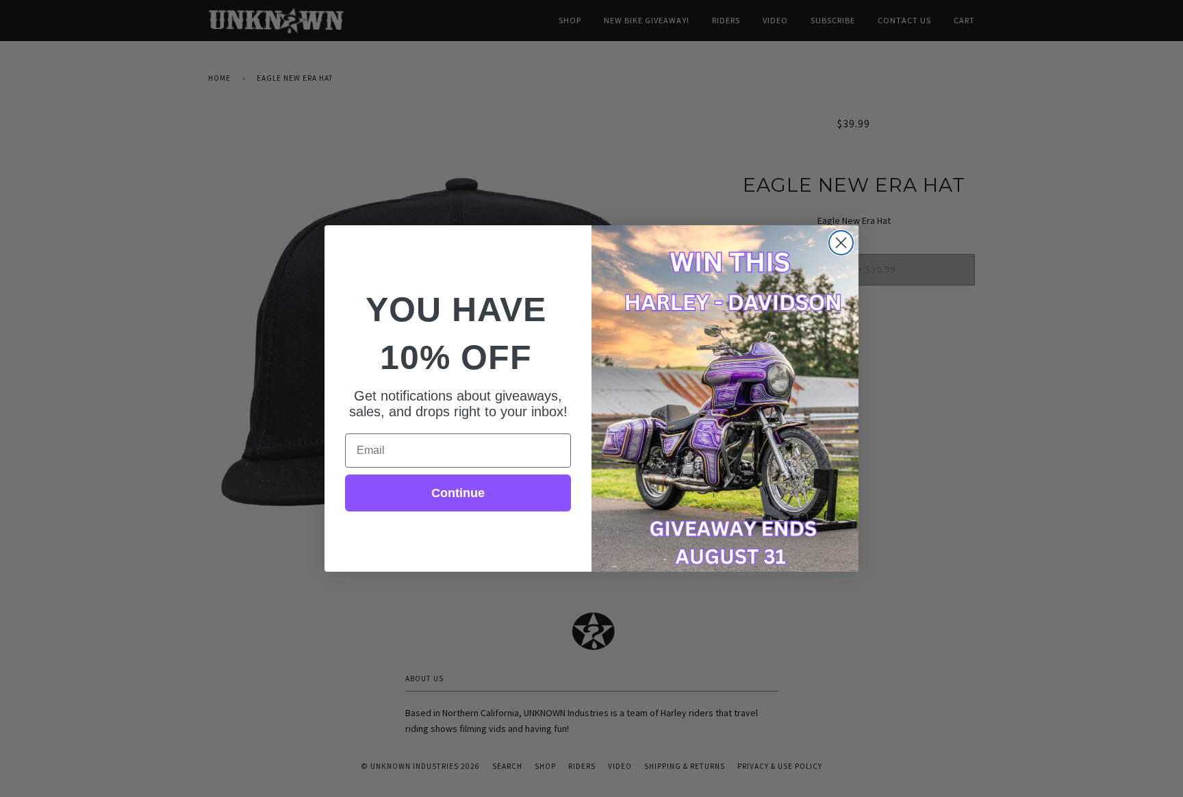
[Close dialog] (841, 243)
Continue (458, 493)
